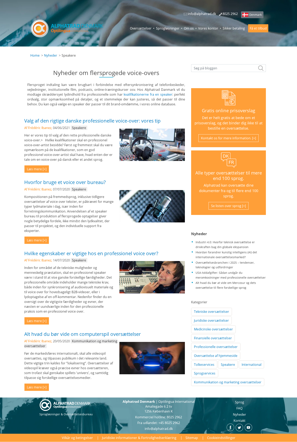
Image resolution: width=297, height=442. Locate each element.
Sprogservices (204, 373)
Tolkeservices (204, 364)
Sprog (239, 402)
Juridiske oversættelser (211, 320)
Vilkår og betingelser (77, 438)
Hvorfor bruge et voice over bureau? (65, 182)
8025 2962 (174, 417)
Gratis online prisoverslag (228, 110)
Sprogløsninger (167, 28)
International (251, 364)
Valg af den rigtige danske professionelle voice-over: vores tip (92, 120)
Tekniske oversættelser (211, 311)
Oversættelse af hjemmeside (215, 355)
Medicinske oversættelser (213, 329)
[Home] (67, 28)
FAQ (239, 408)
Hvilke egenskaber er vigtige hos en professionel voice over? (91, 253)
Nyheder (50, 55)
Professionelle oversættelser (216, 347)
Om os (189, 28)
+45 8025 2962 (169, 423)
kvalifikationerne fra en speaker (148, 94)
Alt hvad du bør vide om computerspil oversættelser (82, 334)
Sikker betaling (234, 28)
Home (35, 55)
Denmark (255, 15)
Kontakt (239, 420)
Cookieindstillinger (221, 438)
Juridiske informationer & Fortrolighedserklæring (139, 438)
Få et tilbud (258, 28)
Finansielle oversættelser (213, 338)
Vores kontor (208, 28)
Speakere (228, 364)
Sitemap (191, 438)
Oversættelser (141, 28)
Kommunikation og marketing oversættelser (227, 382)
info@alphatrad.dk (159, 428)
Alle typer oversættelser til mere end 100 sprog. (228, 175)
